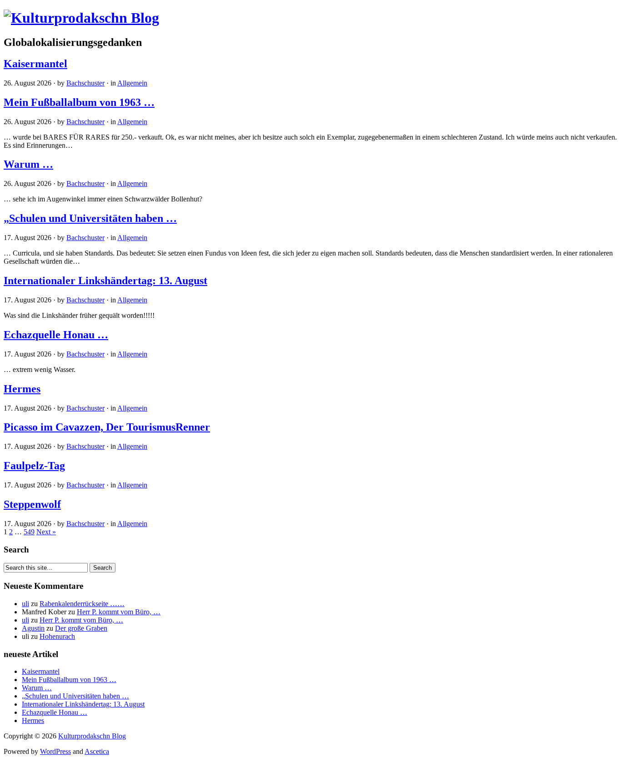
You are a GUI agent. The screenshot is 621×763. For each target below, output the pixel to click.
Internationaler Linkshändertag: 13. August (105, 280)
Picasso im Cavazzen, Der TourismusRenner (107, 427)
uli (25, 603)
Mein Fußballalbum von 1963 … (79, 102)
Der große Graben (81, 628)
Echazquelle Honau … (56, 335)
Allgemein (132, 83)
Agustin (33, 628)
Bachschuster (85, 83)
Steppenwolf (32, 504)
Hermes (22, 389)
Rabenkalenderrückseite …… (82, 603)
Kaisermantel (35, 64)
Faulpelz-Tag (34, 466)
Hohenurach (57, 636)
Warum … (28, 164)
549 (29, 532)
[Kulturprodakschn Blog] (81, 18)
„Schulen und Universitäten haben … (90, 218)
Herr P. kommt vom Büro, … (118, 612)
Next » (46, 532)
